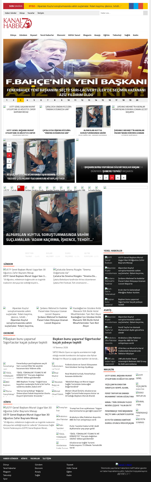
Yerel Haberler (47, 35)
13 (89, 100)
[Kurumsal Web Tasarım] (124, 474)
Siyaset (33, 35)
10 (68, 100)
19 (130, 100)
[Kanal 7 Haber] (18, 23)
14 (96, 100)
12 (82, 100)
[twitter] (136, 6)
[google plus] (140, 6)
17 (116, 100)
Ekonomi (61, 35)
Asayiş (97, 35)
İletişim (41, 12)
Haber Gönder (11, 12)
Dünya (13, 35)
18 (123, 100)
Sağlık (127, 35)
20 (137, 100)
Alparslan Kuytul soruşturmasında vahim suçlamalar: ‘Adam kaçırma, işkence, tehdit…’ (79, 6)
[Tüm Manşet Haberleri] (145, 100)
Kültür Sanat (74, 35)
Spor (5, 478)
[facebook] (131, 6)
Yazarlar (31, 12)
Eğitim (107, 35)
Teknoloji (117, 35)
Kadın (135, 35)
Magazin (87, 35)
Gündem (23, 35)
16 (110, 100)
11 (75, 100)
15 (103, 100)
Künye (22, 12)
